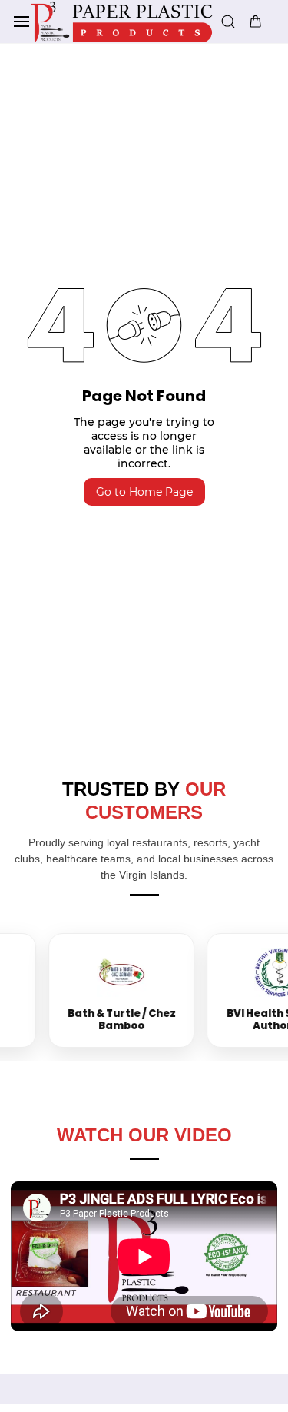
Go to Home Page (144, 492)
